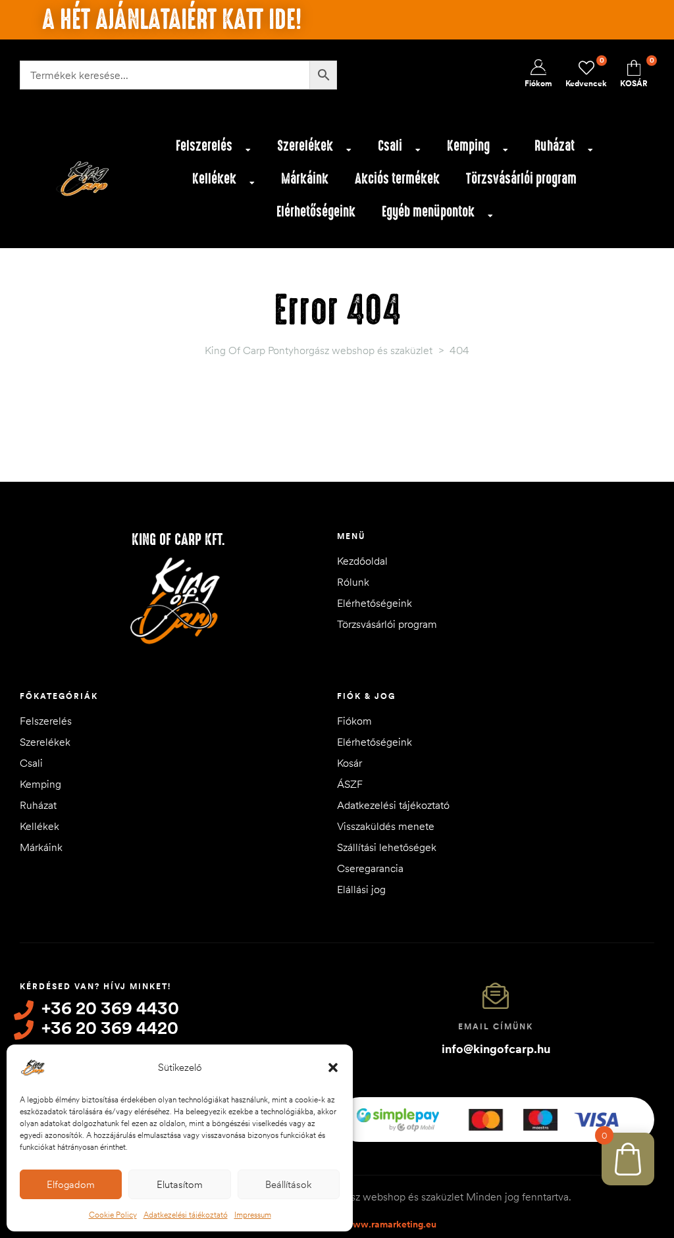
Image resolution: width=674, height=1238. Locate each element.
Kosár (349, 762)
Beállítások (288, 1184)
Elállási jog (361, 889)
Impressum (252, 1215)
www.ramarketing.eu (390, 1224)
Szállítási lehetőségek (386, 847)
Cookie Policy (113, 1215)
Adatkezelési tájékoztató (185, 1215)
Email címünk (495, 1026)
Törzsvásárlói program (521, 178)
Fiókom (354, 720)
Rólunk (353, 581)
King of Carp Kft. (178, 539)
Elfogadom (71, 1184)
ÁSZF (350, 783)
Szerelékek (305, 145)
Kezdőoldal (362, 560)
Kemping (468, 145)
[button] (333, 1067)
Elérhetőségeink (315, 211)
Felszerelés (204, 145)
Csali (390, 145)
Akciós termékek (397, 178)
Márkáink (304, 178)
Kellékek (214, 178)
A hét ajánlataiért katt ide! (171, 19)
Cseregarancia (370, 868)
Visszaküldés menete (385, 826)
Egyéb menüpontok (428, 211)
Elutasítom (180, 1184)
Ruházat (554, 145)
